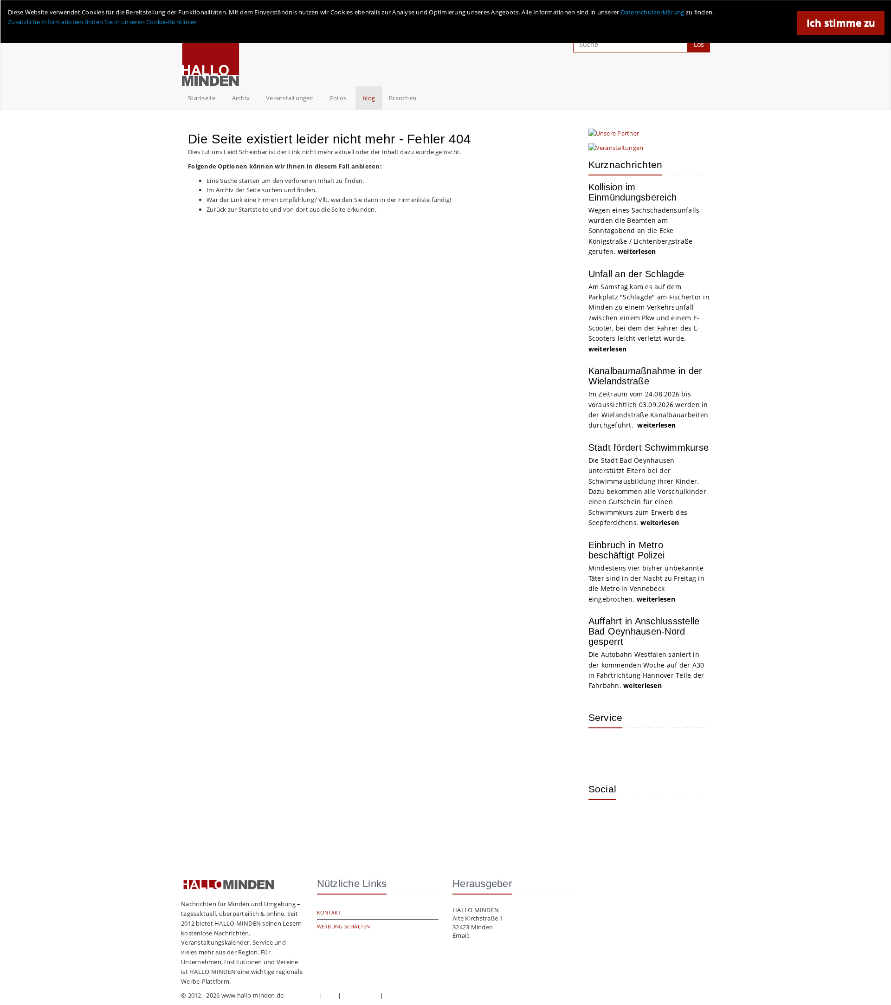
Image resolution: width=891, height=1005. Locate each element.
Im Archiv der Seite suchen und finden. (262, 190)
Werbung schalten (343, 926)
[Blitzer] (632, 749)
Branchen (402, 98)
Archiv (241, 98)
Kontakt (329, 912)
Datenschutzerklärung (652, 12)
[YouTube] (663, 820)
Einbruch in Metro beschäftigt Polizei (626, 550)
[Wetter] (602, 749)
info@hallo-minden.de (503, 935)
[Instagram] (602, 820)
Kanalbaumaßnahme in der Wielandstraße (645, 376)
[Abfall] (663, 749)
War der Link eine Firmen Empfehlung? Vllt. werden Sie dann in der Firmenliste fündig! (329, 199)
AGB (330, 995)
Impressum (301, 995)
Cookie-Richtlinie (409, 995)
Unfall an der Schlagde (636, 274)
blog (368, 98)
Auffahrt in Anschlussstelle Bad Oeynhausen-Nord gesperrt (644, 631)
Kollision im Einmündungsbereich (632, 192)
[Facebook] (632, 820)
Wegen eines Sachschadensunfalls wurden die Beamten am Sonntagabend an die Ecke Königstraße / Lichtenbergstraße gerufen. (644, 231)
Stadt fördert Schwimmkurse (648, 447)
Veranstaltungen (290, 98)
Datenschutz (360, 995)
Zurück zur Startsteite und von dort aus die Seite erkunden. (291, 209)
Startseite (202, 98)
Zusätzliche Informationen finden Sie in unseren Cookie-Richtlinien (103, 22)
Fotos (338, 98)
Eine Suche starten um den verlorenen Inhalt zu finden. (285, 180)
